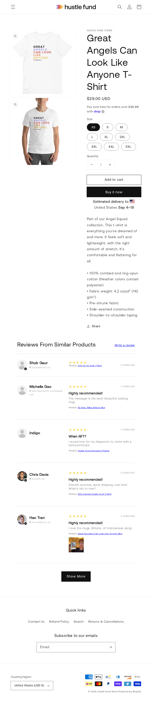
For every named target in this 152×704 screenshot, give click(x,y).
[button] (13, 7)
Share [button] (96, 326)
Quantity (93, 156)
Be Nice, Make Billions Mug (91, 407)
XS (93, 127)
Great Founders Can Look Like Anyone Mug (100, 534)
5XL (128, 146)
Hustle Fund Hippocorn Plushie (93, 451)
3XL (94, 146)
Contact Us (36, 621)
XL (106, 137)
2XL (122, 137)
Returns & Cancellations (106, 621)
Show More (76, 576)
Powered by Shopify (130, 691)
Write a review (125, 345)
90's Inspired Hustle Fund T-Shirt (94, 494)
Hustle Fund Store (108, 691)
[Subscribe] (110, 647)
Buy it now (114, 192)
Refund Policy (59, 621)
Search (79, 621)
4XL (111, 146)
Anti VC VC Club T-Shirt (90, 365)
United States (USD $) (29, 685)
